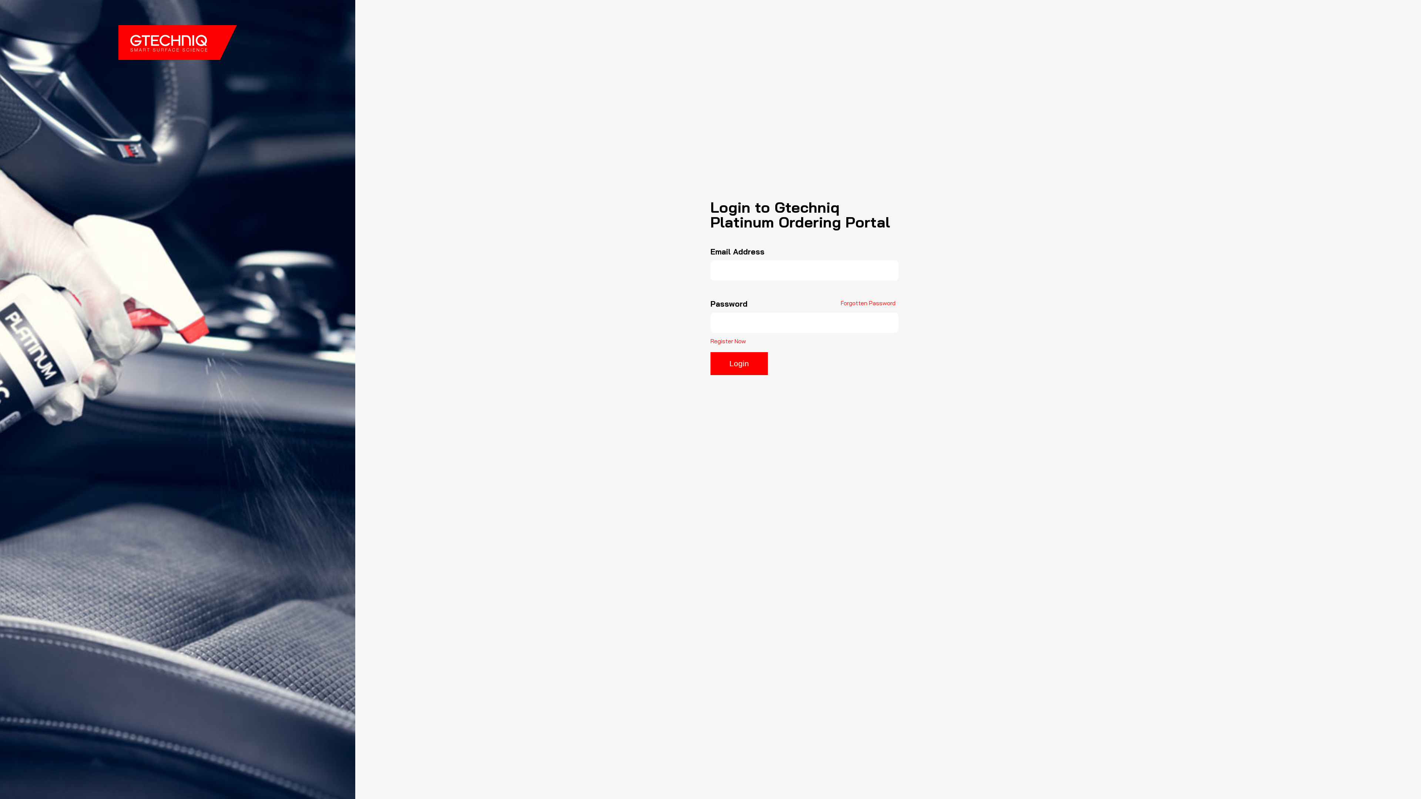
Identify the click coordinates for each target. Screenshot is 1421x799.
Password (729, 304)
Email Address (737, 252)
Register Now (728, 341)
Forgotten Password (868, 303)
